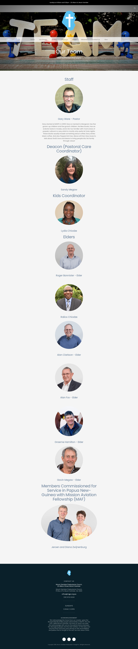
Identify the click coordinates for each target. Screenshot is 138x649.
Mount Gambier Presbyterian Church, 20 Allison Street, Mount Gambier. (69, 585)
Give (105, 40)
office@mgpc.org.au (69, 594)
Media (74, 40)
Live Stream (43, 40)
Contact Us (96, 40)
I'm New (54, 40)
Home (33, 40)
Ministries (84, 40)
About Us (65, 40)
